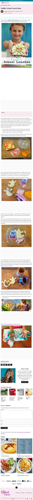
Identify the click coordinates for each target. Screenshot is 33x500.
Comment (2, 409)
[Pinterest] (31, 499)
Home (1, 5)
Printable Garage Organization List (24, 456)
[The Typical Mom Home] (5, 3)
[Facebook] (28, 499)
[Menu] (31, 3)
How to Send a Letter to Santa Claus (12, 399)
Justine (6, 11)
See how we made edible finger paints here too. (10, 324)
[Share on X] (23, 17)
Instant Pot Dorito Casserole (23, 475)
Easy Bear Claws (28, 398)
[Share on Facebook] (4, 17)
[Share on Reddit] (29, 17)
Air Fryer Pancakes (5, 456)
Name (2, 420)
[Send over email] (16, 17)
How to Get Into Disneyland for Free (3, 399)
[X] (29, 499)
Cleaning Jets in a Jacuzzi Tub (20, 399)
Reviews (9, 5)
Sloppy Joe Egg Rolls (5, 475)
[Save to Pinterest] (10, 17)
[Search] (29, 3)
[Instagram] (26, 499)
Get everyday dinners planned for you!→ (16, 0)
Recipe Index (5, 5)
